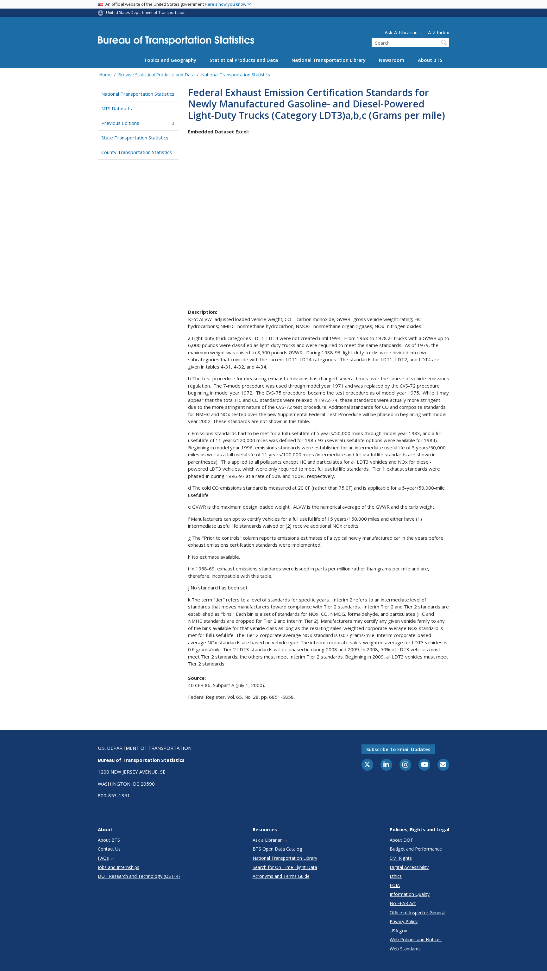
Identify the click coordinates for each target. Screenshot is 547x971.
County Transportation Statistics (136, 152)
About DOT (401, 840)
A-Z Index (438, 32)
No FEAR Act (403, 903)
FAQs (103, 858)
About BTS (430, 60)
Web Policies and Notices (416, 939)
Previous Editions (120, 123)
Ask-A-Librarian (401, 32)
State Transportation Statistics (134, 137)
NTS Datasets (116, 108)
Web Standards (405, 949)
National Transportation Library (329, 60)
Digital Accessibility (409, 867)
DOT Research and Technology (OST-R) (139, 876)
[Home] (176, 42)
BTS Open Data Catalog (277, 849)
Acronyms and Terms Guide (281, 876)
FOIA (395, 885)
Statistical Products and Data (244, 60)
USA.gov (398, 931)
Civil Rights (401, 858)
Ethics (396, 876)
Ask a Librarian (268, 840)
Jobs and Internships (118, 867)
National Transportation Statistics (235, 75)
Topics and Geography (170, 60)
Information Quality (410, 894)
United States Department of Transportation (145, 12)
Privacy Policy (404, 921)
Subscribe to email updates (398, 749)
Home (105, 75)
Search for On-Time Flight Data (285, 867)
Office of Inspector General (417, 913)
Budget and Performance (416, 849)
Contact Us (109, 849)
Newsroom (391, 60)
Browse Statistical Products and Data (156, 75)
